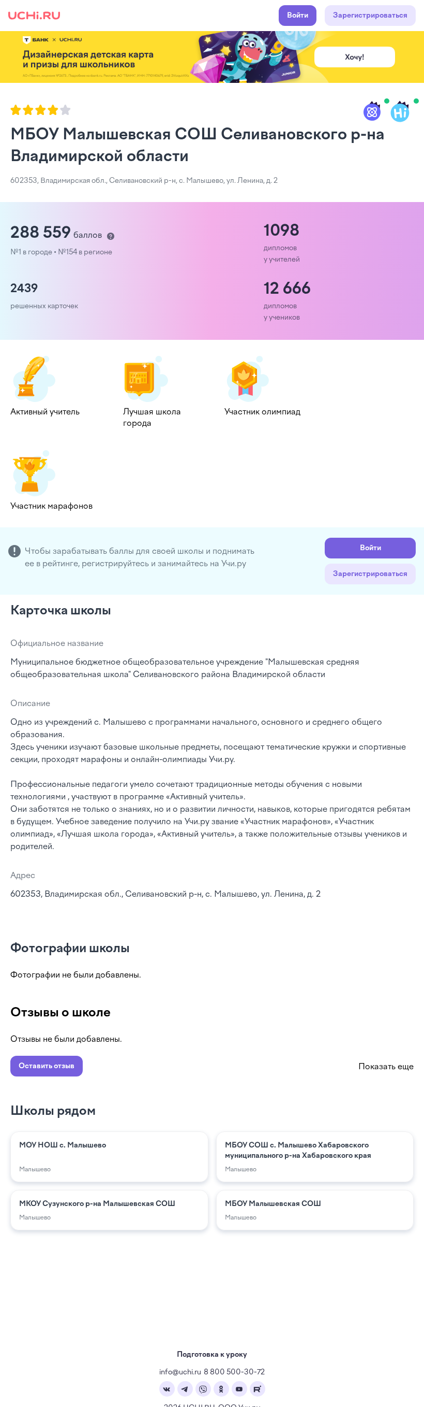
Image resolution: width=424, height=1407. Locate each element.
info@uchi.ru (180, 1372)
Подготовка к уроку (212, 1354)
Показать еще (386, 1066)
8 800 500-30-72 (234, 1372)
